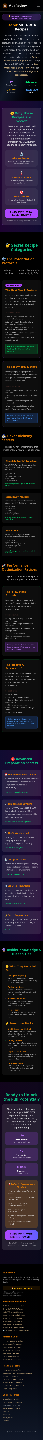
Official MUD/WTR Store (11, 1405)
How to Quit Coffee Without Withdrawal (17, 1373)
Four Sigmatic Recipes (11, 1353)
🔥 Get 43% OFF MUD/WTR (21, 1288)
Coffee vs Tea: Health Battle (13, 1379)
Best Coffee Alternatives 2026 (13, 1306)
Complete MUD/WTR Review (13, 1309)
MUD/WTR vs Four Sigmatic (13, 1312)
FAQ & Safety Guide (10, 1389)
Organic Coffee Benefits (11, 1376)
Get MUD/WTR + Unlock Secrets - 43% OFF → (21, 213)
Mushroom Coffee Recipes (12, 1344)
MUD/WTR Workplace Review (13, 1327)
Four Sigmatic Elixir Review (12, 1324)
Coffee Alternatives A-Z (11, 1356)
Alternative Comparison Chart (14, 1385)
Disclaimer (6, 1414)
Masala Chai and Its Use (12, 1359)
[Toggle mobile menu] (38, 5)
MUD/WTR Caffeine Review (12, 1318)
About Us (6, 1411)
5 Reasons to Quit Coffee (12, 1370)
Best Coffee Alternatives (11, 1399)
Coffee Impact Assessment (12, 1402)
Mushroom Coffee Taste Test (13, 1321)
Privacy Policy (7, 1418)
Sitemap (6, 1421)
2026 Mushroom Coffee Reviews (16, 1330)
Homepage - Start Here (11, 1408)
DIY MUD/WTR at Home (11, 1350)
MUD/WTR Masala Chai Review (14, 1315)
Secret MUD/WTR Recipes (12, 1347)
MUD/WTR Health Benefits (12, 1382)
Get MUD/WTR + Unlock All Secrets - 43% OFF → (21, 1235)
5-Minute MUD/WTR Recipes (13, 1341)
